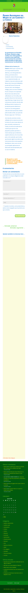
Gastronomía (6, 537)
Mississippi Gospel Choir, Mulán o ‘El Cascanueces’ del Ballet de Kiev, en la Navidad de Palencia (13, 300)
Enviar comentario (20, 215)
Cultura (7, 44)
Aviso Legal (16, 583)
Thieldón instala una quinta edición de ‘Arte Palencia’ (14, 345)
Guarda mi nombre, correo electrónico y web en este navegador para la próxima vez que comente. (14, 208)
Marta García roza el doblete (10, 567)
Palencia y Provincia (8, 545)
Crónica (5, 529)
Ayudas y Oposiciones (8, 523)
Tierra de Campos (7, 553)
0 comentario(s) (9, 46)
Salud (5, 547)
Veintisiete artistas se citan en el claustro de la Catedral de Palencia (14, 411)
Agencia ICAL (8, 442)
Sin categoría (6, 549)
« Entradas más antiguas (9, 458)
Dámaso (5, 466)
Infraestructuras (7, 539)
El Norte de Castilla (10, 304)
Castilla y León (7, 525)
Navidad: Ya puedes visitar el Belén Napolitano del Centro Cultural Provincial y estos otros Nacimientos (13, 257)
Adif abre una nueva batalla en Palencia (12, 565)
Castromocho (6, 527)
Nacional (6, 541)
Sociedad (6, 551)
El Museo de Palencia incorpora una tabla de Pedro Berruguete (12, 439)
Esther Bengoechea (10, 414)
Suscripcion (10, 583)
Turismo (5, 555)
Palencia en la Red (10, 261)
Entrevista (6, 535)
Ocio (5, 543)
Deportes (6, 533)
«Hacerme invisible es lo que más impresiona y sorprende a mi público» (14, 478)
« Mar (4, 517)
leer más (8, 274)
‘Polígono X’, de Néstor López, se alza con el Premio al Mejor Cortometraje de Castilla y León (13, 377)
